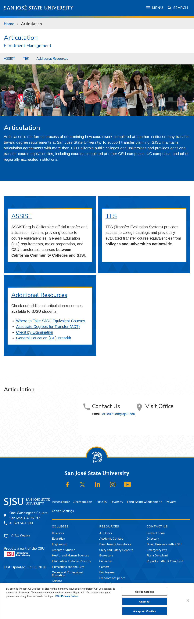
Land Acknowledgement (144, 502)
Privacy (171, 502)
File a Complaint (157, 555)
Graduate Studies (63, 550)
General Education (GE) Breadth (43, 338)
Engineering (59, 544)
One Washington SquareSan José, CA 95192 (28, 515)
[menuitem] (9, 58)
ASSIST (9, 58)
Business (58, 533)
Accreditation (82, 502)
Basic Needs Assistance (115, 544)
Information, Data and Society (71, 561)
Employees (106, 572)
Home (9, 23)
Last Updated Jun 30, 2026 (25, 567)
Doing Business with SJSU (164, 544)
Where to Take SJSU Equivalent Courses (50, 321)
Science (57, 581)
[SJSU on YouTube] (127, 484)
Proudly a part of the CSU (24, 548)
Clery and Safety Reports (116, 550)
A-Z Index (105, 533)
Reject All (144, 601)
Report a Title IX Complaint (165, 561)
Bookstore (106, 555)
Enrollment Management (27, 46)
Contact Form (156, 533)
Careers (104, 567)
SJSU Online (20, 536)
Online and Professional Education (67, 573)
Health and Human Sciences (70, 555)
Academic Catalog (111, 539)
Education (58, 539)
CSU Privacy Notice (66, 596)
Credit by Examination (34, 332)
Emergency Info (157, 550)
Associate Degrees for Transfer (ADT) (48, 326)
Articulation (21, 37)
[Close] (188, 600)
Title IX (101, 502)
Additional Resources (52, 58)
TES (26, 58)
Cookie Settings (63, 511)
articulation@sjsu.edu (118, 413)
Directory (153, 539)
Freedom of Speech (112, 578)
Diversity (117, 502)
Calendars (106, 561)
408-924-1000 (21, 523)
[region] (97, 601)
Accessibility (61, 502)
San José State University (39, 8)
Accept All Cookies (144, 611)
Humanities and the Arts (68, 567)
